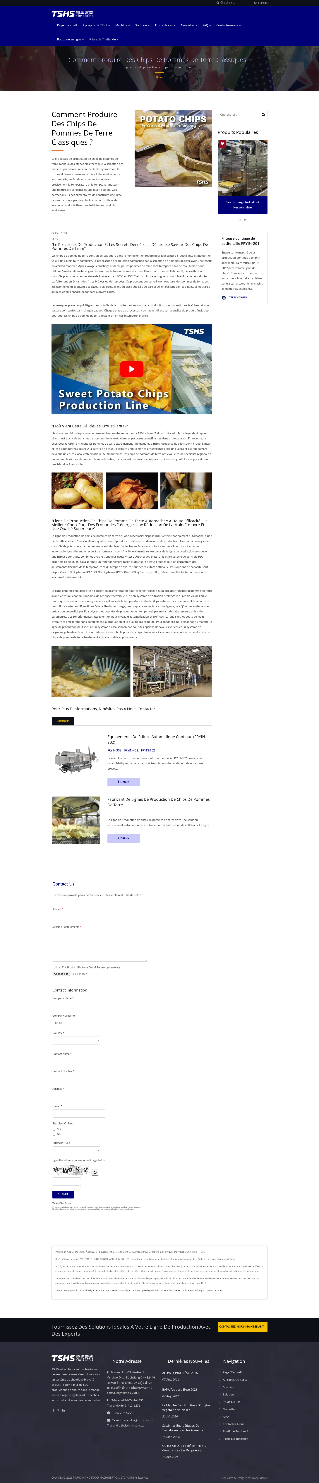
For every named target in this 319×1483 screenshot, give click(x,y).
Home (159, 77)
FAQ (206, 25)
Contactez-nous (227, 25)
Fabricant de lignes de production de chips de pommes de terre (158, 802)
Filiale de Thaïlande (102, 39)
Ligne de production (99, 1290)
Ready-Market (259, 1478)
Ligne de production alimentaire (156, 1290)
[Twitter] (58, 1410)
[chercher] (217, 3)
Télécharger (237, 297)
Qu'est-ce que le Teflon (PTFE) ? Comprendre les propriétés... (184, 1448)
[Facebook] (53, 1410)
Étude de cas (164, 25)
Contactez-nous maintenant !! (242, 1326)
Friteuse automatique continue (125, 1290)
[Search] (263, 115)
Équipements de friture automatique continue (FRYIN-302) (156, 739)
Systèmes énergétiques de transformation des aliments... (183, 1428)
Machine (121, 25)
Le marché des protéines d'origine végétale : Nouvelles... (186, 1407)
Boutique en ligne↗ (70, 39)
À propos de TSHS (95, 25)
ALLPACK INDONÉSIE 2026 (180, 1373)
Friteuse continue (181, 1290)
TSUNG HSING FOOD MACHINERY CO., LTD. (99, 1478)
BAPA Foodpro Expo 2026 (179, 1390)
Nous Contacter (214, 1290)
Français (262, 2)
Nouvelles (188, 25)
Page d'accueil (67, 25)
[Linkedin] (63, 1410)
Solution (141, 25)
